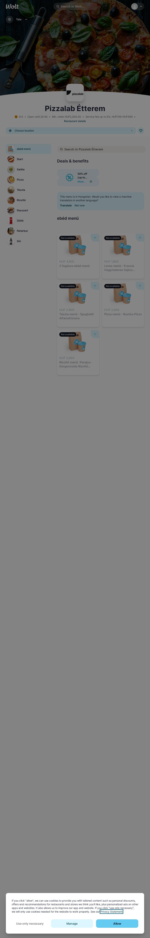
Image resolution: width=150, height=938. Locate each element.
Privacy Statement (111, 911)
